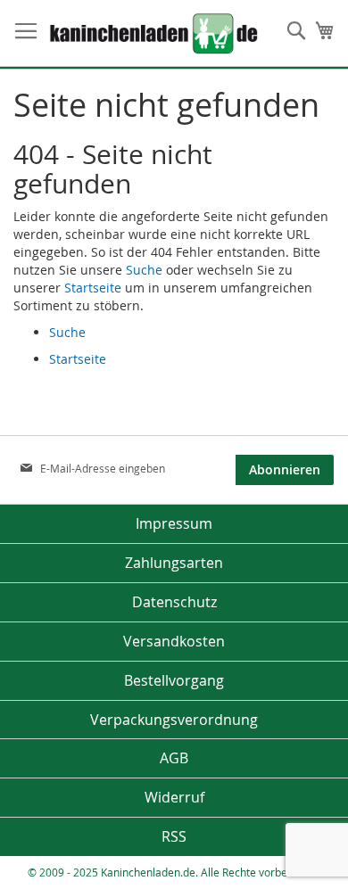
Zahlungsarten (174, 562)
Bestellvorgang (174, 680)
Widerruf (174, 797)
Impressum (174, 523)
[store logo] (129, 33)
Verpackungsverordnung (174, 719)
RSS (174, 836)
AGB (174, 758)
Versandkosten (174, 641)
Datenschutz (174, 602)
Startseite (92, 287)
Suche (144, 269)
